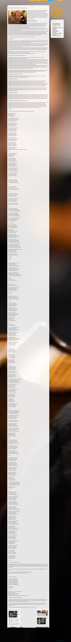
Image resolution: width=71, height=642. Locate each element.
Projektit (39, 0)
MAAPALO (54, 32)
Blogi (43, 0)
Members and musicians (60, 640)
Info (46, 0)
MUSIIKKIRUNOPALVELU (56, 35)
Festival (50, 0)
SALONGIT (54, 29)
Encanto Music (32, 0)
